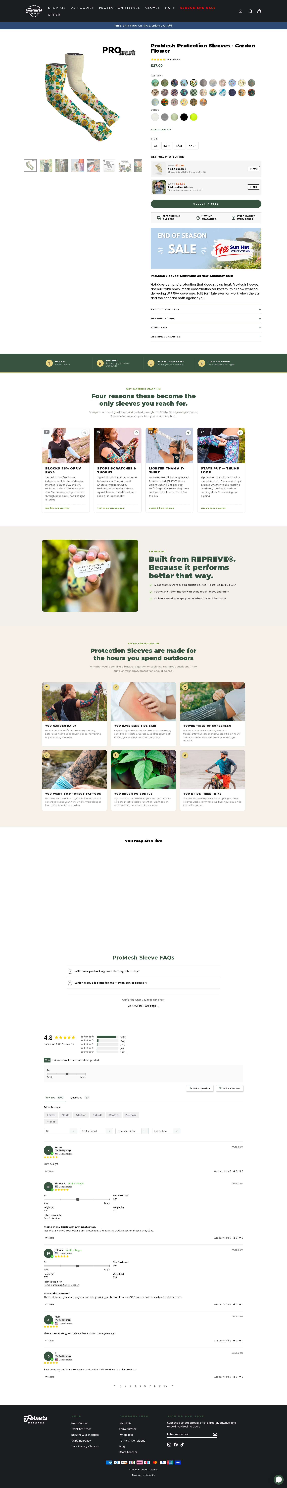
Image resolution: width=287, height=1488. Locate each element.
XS (156, 146)
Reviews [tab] (50, 1097)
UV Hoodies (82, 8)
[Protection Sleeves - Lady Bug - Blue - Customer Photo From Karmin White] (136, 1049)
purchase (131, 1115)
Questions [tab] (76, 1097)
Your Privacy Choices (85, 1446)
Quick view (53, 906)
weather (114, 1115)
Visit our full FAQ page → (143, 1005)
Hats (170, 8)
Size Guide (158, 129)
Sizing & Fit (159, 327)
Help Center (79, 1423)
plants (65, 1115)
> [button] (173, 1385)
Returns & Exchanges (85, 1435)
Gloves (152, 8)
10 (165, 1385)
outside (97, 1115)
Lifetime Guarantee (165, 336)
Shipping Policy (81, 1440)
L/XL (179, 146)
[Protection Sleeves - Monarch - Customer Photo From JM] (172, 1039)
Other (54, 15)
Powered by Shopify (143, 1475)
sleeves (51, 1115)
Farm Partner (127, 1429)
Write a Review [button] (231, 1088)
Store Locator (128, 1452)
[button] (235, 1171)
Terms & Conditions (132, 1440)
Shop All (57, 8)
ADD (255, 168)
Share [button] (51, 1171)
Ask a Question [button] (201, 1088)
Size (154, 138)
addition (81, 1115)
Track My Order (81, 1429)
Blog (122, 1446)
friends (51, 1121)
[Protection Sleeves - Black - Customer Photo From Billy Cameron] (148, 1039)
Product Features (165, 309)
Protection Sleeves (119, 8)
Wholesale (126, 1435)
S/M (167, 146)
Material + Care (163, 318)
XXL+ (192, 146)
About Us (125, 1423)
